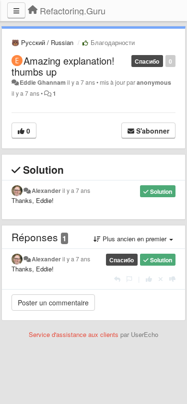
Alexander (46, 190)
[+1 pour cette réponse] (149, 278)
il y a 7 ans (76, 190)
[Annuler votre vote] (160, 278)
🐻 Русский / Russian (42, 42)
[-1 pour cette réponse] (172, 278)
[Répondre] (117, 278)
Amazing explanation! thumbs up (63, 66)
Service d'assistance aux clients (73, 334)
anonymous (154, 82)
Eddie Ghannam (43, 82)
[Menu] (16, 10)
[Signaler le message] (129, 278)
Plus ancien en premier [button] (134, 238)
